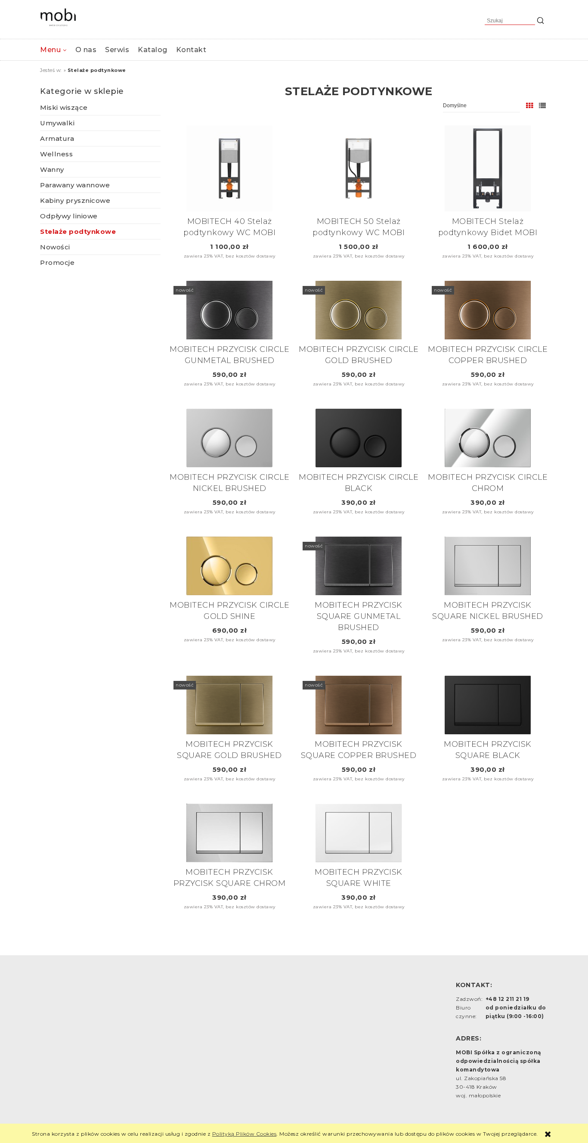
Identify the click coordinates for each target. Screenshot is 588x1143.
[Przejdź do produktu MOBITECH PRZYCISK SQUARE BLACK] (487, 705)
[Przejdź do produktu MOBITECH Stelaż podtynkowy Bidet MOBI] (487, 168)
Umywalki (57, 123)
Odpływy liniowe (69, 216)
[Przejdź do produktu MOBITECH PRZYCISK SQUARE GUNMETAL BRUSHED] (358, 566)
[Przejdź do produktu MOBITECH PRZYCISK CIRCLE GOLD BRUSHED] (358, 310)
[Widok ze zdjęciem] (529, 106)
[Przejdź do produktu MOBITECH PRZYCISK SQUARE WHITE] (358, 833)
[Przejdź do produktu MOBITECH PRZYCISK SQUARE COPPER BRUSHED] (358, 705)
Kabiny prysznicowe (75, 200)
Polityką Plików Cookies (244, 1134)
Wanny (52, 169)
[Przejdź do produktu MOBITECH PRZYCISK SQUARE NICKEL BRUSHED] (487, 566)
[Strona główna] (58, 17)
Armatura (57, 138)
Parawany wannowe (75, 185)
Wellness (56, 154)
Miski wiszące (64, 107)
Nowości (55, 247)
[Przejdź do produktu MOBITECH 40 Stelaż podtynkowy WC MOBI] (229, 168)
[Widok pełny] (542, 106)
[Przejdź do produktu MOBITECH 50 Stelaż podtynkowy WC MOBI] (358, 168)
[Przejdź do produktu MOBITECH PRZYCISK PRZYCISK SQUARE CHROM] (229, 833)
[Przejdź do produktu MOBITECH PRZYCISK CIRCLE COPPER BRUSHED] (487, 310)
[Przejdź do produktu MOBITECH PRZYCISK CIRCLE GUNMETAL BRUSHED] (229, 310)
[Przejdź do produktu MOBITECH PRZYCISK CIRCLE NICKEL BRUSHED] (229, 438)
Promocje (57, 262)
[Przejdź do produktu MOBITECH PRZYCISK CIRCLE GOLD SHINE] (229, 566)
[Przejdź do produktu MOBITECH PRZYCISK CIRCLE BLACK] (358, 438)
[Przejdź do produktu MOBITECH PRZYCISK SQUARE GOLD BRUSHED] (229, 705)
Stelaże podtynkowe (78, 231)
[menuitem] (53, 49)
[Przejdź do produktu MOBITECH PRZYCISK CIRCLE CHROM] (487, 438)
